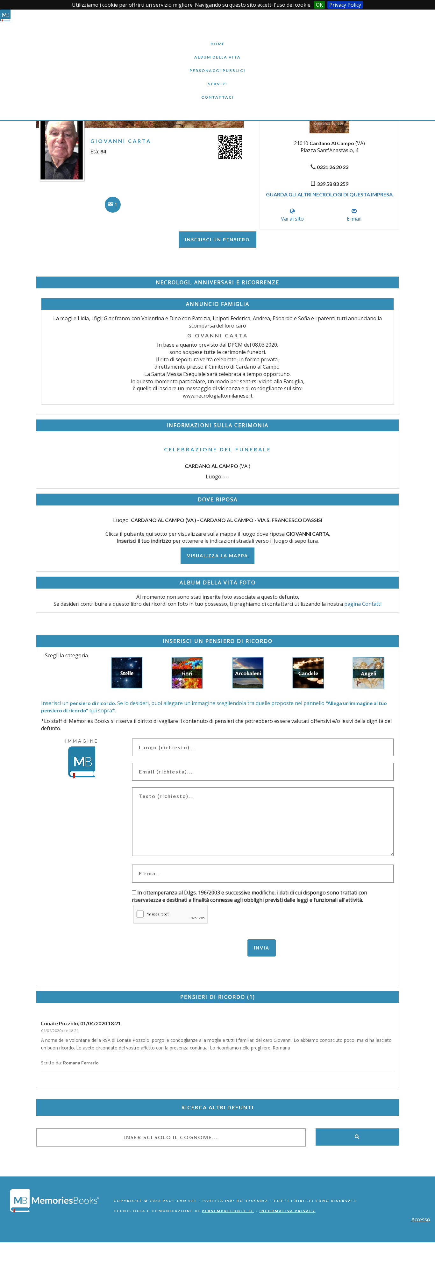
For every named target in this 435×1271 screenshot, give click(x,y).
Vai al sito (292, 218)
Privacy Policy (345, 4)
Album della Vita (218, 52)
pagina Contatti (363, 603)
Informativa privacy (288, 1211)
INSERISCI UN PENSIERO (217, 239)
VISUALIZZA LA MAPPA (217, 555)
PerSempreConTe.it (228, 1211)
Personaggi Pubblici (217, 65)
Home (217, 39)
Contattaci (217, 92)
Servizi (217, 79)
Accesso (420, 1219)
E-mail (354, 218)
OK (319, 4)
